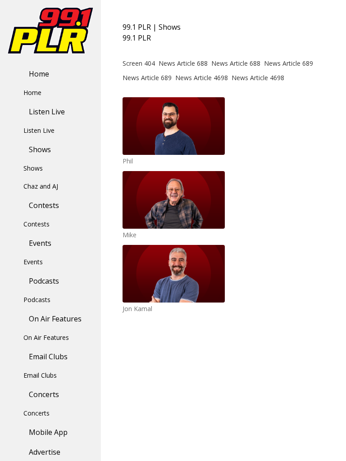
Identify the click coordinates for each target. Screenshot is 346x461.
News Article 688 (183, 63)
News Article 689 (288, 63)
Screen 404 (139, 63)
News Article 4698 (201, 77)
